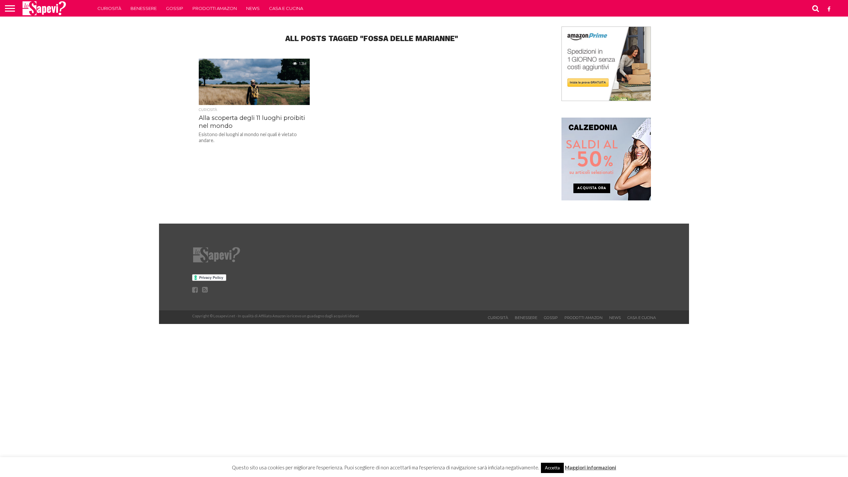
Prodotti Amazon (214, 8)
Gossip (174, 8)
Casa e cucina (286, 8)
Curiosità (109, 8)
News (253, 8)
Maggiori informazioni (590, 467)
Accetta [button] (552, 467)
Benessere (144, 8)
